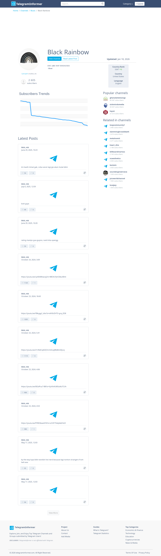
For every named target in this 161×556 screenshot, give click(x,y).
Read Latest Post (70, 58)
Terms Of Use (131, 553)
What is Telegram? (100, 530)
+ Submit (139, 4)
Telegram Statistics (101, 533)
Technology (130, 533)
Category (127, 3)
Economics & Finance (134, 530)
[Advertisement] (80, 28)
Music (33, 10)
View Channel (54, 58)
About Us (65, 530)
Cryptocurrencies (133, 539)
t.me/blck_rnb (32, 74)
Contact (64, 533)
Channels (24, 10)
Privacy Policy (144, 553)
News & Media (131, 543)
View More (53, 513)
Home (15, 10)
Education (130, 536)
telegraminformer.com (25, 553)
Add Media (65, 536)
